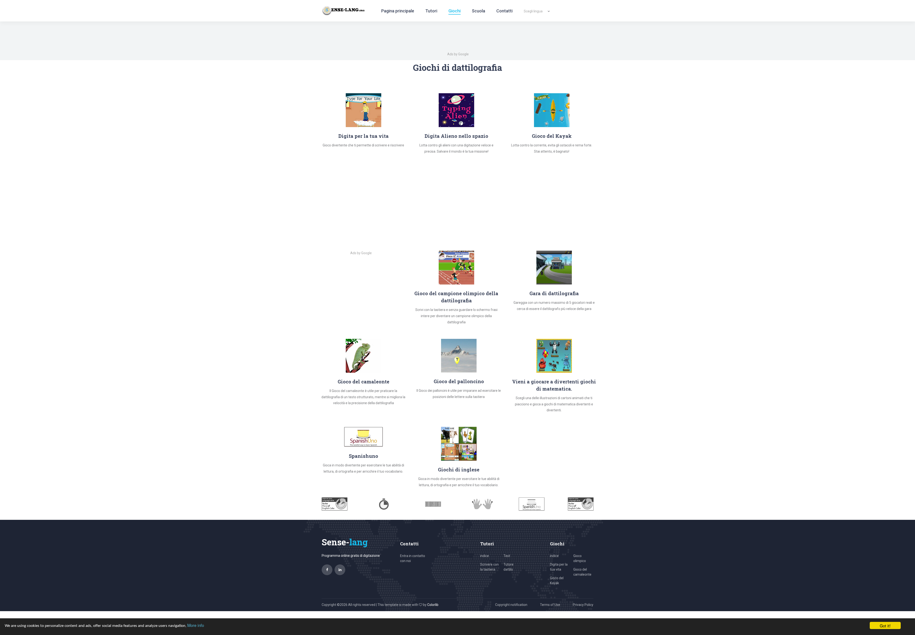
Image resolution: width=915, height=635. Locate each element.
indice (484, 556)
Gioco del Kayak (552, 136)
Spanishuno (363, 456)
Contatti (504, 10)
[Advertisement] (461, 201)
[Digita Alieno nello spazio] (456, 110)
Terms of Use (550, 605)
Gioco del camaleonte (363, 381)
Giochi (454, 10)
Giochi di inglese (458, 469)
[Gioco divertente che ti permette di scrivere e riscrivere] (363, 110)
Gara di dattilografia (554, 293)
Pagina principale (397, 10)
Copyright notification (511, 605)
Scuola (478, 10)
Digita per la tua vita (363, 136)
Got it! (885, 626)
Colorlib (432, 605)
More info (195, 625)
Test (506, 556)
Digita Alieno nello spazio (456, 136)
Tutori (431, 10)
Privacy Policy (583, 605)
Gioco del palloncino (459, 381)
